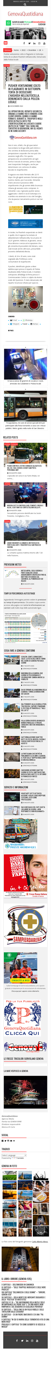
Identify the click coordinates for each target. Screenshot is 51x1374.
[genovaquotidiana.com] (25, 38)
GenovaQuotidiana (30, 668)
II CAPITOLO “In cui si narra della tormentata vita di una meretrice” (25, 1320)
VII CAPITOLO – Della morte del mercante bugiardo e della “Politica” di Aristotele (23, 1298)
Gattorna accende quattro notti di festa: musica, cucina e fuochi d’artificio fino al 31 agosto (33, 740)
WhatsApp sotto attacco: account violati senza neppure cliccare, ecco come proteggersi (33, 796)
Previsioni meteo (12, 564)
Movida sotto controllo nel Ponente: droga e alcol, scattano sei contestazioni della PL (25, 506)
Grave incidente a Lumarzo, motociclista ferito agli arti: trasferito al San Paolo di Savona (24, 544)
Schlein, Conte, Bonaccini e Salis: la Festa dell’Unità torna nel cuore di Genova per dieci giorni (33, 659)
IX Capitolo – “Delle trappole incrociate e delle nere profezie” (24, 1288)
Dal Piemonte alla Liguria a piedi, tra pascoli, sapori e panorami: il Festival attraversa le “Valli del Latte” (34, 707)
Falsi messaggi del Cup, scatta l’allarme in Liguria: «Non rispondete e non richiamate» (33, 809)
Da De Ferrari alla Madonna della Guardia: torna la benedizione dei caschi (34, 691)
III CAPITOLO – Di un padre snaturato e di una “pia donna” (22, 1315)
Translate (20, 1158)
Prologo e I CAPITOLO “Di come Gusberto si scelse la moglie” (23, 1325)
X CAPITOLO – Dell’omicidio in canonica (18, 1284)
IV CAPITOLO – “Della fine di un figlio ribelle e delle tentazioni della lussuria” (23, 1310)
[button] (9, 1175)
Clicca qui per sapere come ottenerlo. (25, 991)
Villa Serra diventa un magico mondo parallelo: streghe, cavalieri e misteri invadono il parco (33, 723)
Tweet (24, 324)
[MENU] (5, 43)
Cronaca (6, 65)
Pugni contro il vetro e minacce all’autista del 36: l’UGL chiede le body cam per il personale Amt (24, 467)
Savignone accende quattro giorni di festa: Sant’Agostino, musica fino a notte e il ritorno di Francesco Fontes (33, 773)
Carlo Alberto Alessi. (40, 1241)
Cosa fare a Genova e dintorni (19, 650)
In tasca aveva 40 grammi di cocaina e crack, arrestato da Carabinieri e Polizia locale (25, 382)
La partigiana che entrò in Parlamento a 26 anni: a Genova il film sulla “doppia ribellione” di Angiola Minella (33, 756)
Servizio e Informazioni (16, 787)
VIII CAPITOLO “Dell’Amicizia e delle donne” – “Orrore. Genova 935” (23, 1293)
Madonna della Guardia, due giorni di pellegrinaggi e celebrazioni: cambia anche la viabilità (32, 676)
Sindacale (14, 444)
